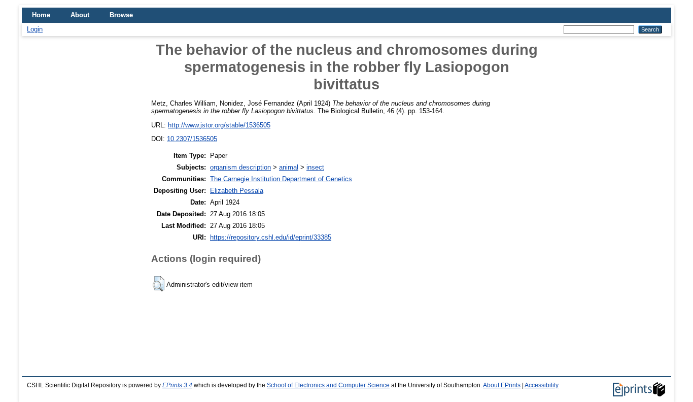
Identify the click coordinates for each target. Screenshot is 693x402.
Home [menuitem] (41, 15)
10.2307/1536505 (192, 139)
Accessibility (542, 385)
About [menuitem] (80, 15)
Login (35, 29)
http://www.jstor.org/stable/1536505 (219, 125)
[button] (158, 283)
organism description (240, 167)
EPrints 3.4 (177, 385)
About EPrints (502, 385)
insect (315, 167)
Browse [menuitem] (121, 15)
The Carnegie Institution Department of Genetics (281, 179)
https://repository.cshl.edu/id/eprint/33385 (270, 237)
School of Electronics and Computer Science (328, 385)
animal (288, 167)
